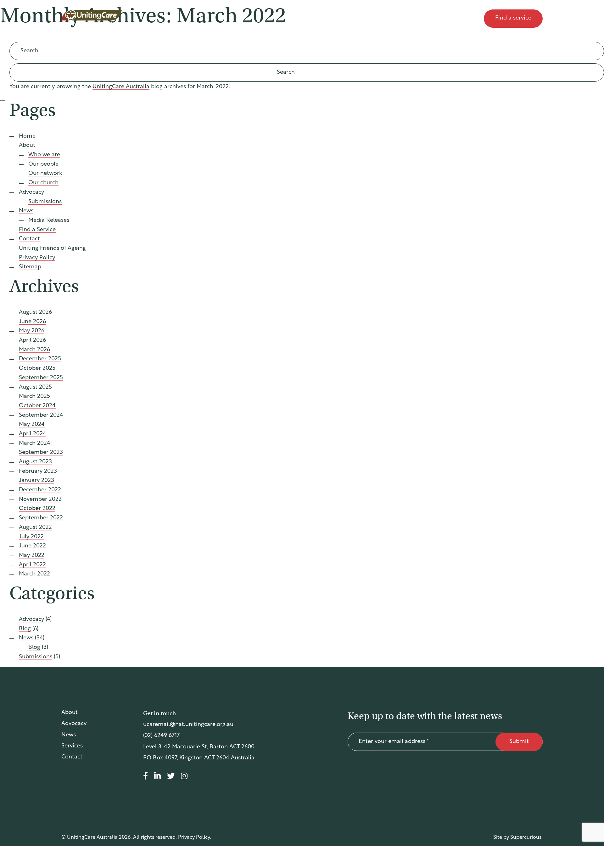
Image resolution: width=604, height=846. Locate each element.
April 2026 (32, 340)
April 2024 (32, 434)
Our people (43, 164)
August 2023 (35, 462)
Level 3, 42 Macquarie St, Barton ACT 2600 (198, 747)
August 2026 (35, 312)
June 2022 (32, 546)
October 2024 (37, 406)
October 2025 (37, 368)
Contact (463, 18)
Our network (45, 173)
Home (27, 136)
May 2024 (32, 424)
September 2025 (41, 378)
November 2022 (40, 499)
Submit (519, 742)
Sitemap (30, 267)
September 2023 (41, 452)
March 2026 (34, 350)
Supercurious (525, 837)
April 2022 (32, 565)
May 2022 (31, 555)
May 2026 (31, 331)
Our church (43, 183)
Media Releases (48, 220)
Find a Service (37, 230)
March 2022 (34, 574)
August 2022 (35, 527)
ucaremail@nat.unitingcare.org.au (188, 725)
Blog (25, 629)
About (360, 18)
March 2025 (34, 396)
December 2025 (40, 359)
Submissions (45, 202)
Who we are (44, 155)
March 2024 (34, 443)
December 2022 (40, 490)
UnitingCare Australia (92, 18)
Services (72, 746)
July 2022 (31, 537)
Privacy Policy (37, 258)
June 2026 (32, 322)
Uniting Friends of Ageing (52, 248)
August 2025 (35, 387)
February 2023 (38, 471)
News (431, 18)
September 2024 (41, 415)
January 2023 (36, 480)
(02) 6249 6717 (161, 736)
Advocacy (396, 18)
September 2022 (41, 518)
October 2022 (37, 509)
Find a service (513, 18)
